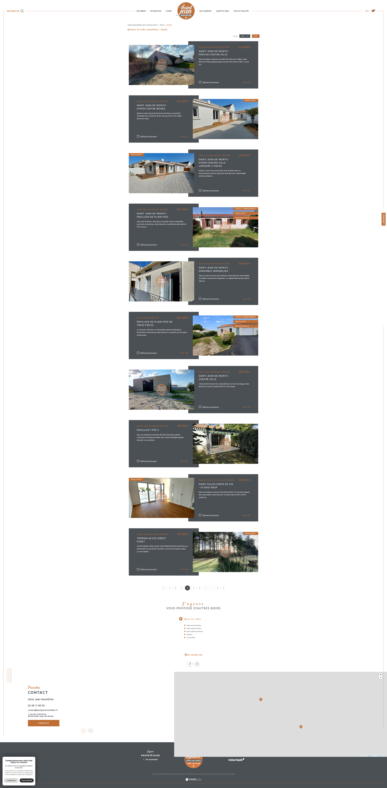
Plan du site (198, 774)
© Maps (369, 756)
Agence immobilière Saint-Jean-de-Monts (142, 25)
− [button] (380, 677)
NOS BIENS (141, 11)
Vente (162, 25)
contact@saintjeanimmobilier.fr (43, 710)
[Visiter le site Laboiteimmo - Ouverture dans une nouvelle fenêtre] (193, 782)
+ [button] (380, 674)
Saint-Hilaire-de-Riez (194, 628)
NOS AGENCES (205, 11)
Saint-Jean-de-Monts (194, 625)
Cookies (233, 774)
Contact (383, 219)
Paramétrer (11, 780)
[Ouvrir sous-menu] (147, 11)
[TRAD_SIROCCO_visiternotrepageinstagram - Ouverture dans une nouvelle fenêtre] (197, 664)
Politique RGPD (226, 774)
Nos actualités (241, 11)
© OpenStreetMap (378, 756)
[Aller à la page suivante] (223, 587)
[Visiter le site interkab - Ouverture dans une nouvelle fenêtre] (236, 759)
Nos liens (218, 774)
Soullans (189, 634)
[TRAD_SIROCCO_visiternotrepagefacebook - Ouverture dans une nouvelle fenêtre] (190, 664)
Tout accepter (26, 780)
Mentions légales (206, 774)
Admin (213, 774)
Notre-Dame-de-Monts (195, 631)
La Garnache (191, 637)
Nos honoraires (189, 774)
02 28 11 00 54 (36, 705)
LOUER (169, 11)
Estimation (155, 11)
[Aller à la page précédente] (163, 587)
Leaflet (364, 756)
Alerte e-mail (222, 11)
